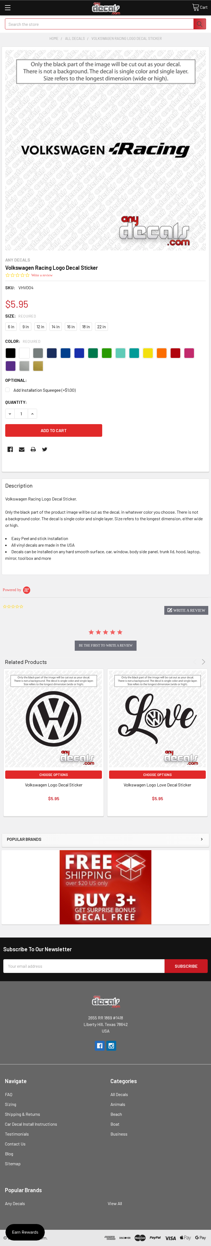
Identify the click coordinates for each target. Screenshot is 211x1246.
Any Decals (15, 1203)
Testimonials (17, 1133)
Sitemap (13, 1163)
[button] (186, 610)
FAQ (8, 1094)
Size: (20, 315)
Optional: (16, 380)
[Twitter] (45, 449)
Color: (22, 341)
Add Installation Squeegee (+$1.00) (44, 390)
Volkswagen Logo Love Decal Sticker (157, 784)
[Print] (33, 449)
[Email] (22, 449)
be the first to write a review (105, 645)
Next (202, 661)
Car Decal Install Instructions (31, 1124)
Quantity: (16, 402)
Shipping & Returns (22, 1114)
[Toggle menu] (7, 7)
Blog (9, 1153)
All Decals (119, 1094)
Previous (195, 661)
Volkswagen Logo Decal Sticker (53, 784)
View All (115, 1203)
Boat (115, 1124)
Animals (117, 1104)
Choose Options (53, 774)
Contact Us (15, 1143)
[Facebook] (10, 449)
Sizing (10, 1104)
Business (118, 1133)
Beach (116, 1114)
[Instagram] (111, 1046)
